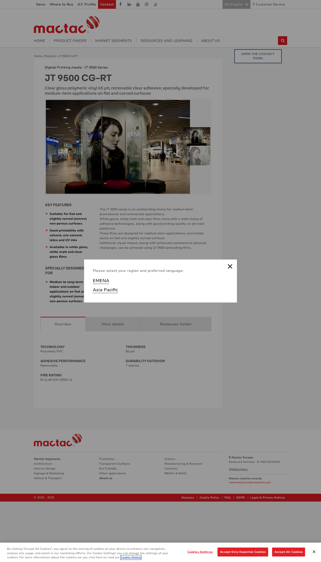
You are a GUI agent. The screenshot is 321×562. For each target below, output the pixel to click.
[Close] (314, 552)
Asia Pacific (105, 290)
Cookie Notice (131, 557)
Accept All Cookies (288, 552)
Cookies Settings (200, 552)
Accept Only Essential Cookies (243, 552)
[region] (160, 552)
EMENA (101, 281)
